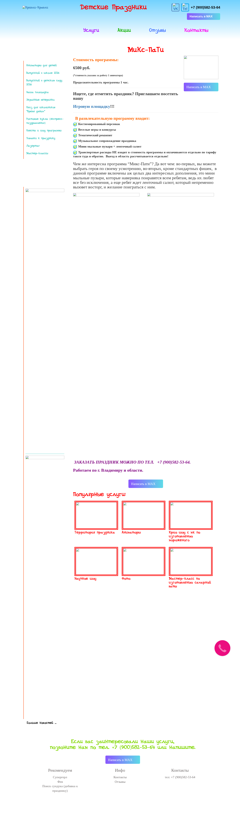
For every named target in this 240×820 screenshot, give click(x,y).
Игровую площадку (91, 106)
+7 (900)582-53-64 (205, 7)
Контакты (196, 30)
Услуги (91, 30)
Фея (60, 781)
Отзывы (157, 30)
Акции (124, 30)
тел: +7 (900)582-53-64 (180, 777)
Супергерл (60, 777)
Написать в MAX (201, 16)
